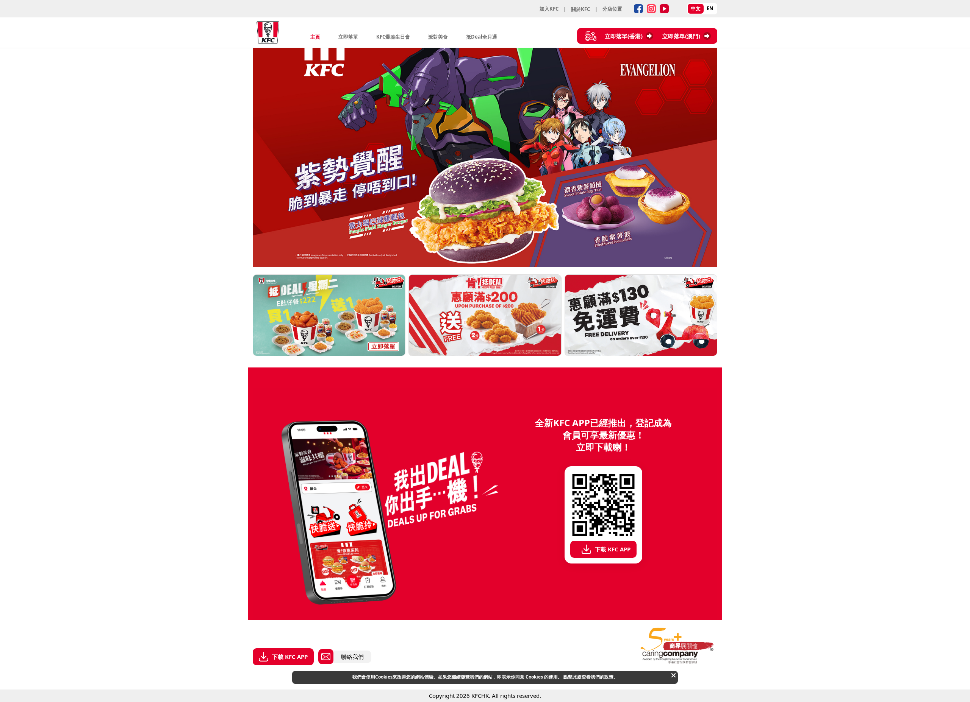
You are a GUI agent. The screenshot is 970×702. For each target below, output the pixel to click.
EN (710, 8)
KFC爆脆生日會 (393, 36)
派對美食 (438, 36)
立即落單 (348, 36)
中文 (696, 8)
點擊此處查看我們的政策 (588, 677)
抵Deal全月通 (481, 36)
